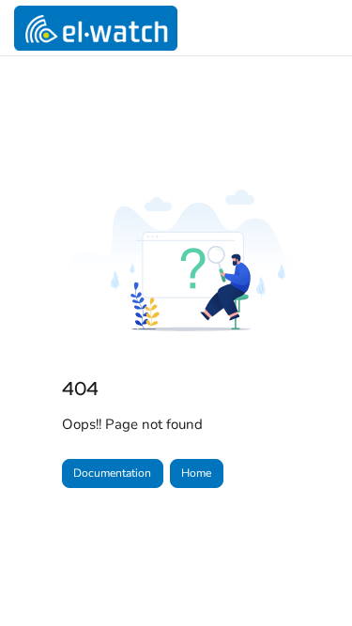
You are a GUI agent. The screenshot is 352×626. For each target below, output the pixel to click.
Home (196, 473)
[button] (310, 579)
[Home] (95, 28)
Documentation (112, 473)
